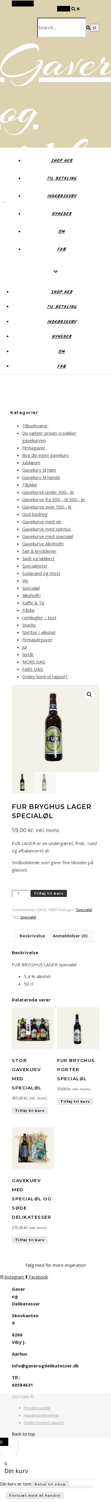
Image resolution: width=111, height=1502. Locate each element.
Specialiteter (35, 566)
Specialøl (31, 588)
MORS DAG (33, 662)
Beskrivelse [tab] (32, 936)
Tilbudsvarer (35, 426)
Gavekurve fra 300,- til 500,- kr (53, 499)
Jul (24, 647)
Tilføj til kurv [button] (30, 1111)
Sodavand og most (41, 573)
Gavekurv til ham (39, 470)
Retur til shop (50, 1484)
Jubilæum (31, 462)
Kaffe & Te (33, 603)
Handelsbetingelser (41, 1415)
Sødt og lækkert (38, 558)
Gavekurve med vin (41, 521)
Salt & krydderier (39, 551)
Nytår (28, 654)
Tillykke (29, 485)
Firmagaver (33, 448)
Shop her (61, 161)
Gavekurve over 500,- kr (47, 507)
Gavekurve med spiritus (46, 529)
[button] (89, 694)
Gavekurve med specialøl (47, 536)
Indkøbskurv (61, 196)
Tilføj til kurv (49, 893)
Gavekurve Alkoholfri (43, 544)
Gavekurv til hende (41, 477)
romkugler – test (39, 617)
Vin (25, 581)
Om (61, 231)
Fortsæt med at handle (35, 1495)
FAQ (61, 249)
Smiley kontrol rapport (44, 676)
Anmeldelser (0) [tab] (70, 936)
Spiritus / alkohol (38, 632)
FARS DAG (32, 669)
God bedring (35, 514)
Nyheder (61, 214)
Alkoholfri (31, 595)
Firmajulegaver (37, 640)
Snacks (29, 625)
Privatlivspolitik (37, 1408)
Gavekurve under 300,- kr (48, 492)
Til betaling (61, 178)
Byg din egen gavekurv (45, 455)
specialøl (28, 917)
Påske (28, 610)
